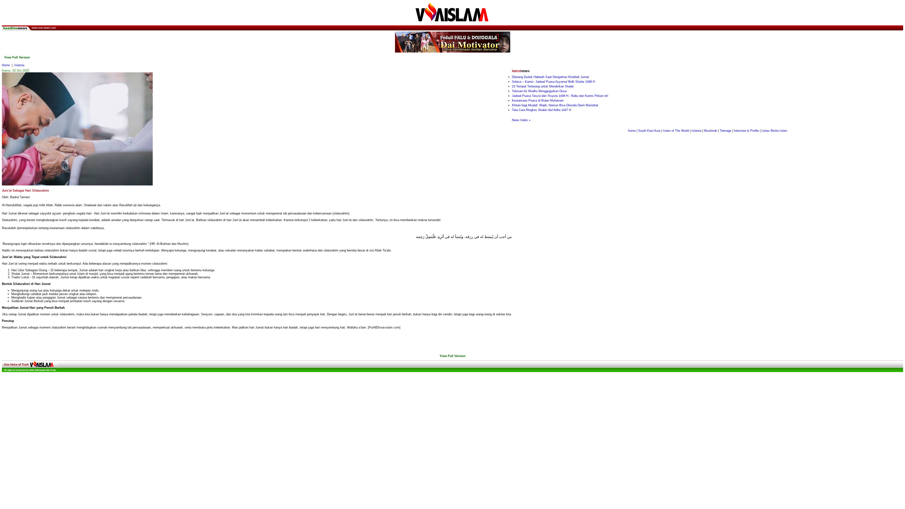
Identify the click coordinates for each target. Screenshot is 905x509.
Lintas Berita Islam (774, 130)
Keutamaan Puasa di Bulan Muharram (538, 100)
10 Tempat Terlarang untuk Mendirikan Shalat (543, 86)
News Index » (521, 120)
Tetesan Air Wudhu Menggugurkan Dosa (539, 91)
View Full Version (17, 57)
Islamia (19, 65)
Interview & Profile (746, 130)
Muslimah (710, 130)
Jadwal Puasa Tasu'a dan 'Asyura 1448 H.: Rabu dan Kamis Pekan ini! (560, 96)
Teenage (725, 130)
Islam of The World (676, 130)
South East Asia (649, 130)
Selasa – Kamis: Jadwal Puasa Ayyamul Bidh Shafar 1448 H (553, 81)
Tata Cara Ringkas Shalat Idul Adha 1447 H (541, 110)
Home (6, 65)
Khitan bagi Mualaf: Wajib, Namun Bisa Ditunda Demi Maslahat (555, 105)
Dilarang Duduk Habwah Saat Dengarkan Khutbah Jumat (550, 77)
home (632, 130)
